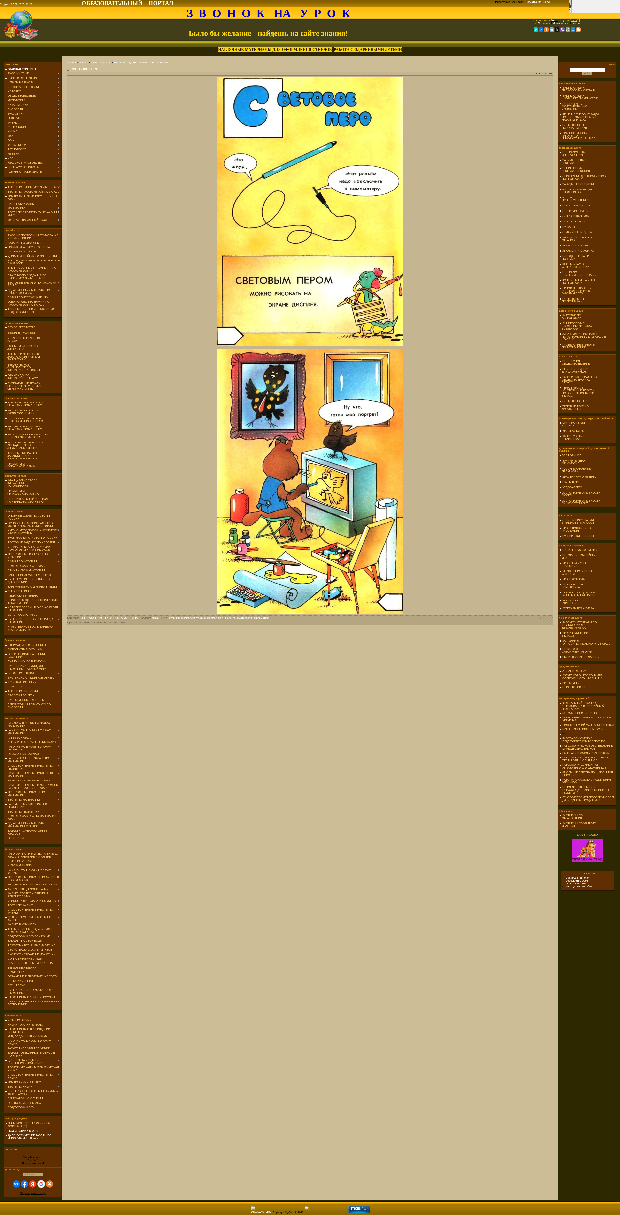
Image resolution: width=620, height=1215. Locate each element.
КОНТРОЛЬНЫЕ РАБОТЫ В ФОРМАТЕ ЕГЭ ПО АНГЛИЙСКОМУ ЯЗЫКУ (24, 445)
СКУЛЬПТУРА (570, 482)
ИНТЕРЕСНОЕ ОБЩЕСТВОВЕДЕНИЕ (575, 362)
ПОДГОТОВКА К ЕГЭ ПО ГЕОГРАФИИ (574, 300)
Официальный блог (577, 877)
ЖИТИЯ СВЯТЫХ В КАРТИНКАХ (572, 437)
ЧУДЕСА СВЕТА (572, 487)
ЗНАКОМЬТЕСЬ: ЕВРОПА (578, 245)
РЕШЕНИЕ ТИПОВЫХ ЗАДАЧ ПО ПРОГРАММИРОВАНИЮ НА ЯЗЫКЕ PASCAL (579, 117)
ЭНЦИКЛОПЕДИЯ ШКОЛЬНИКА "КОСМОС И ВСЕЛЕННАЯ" (577, 326)
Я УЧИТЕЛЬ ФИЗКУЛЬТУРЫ (579, 549)
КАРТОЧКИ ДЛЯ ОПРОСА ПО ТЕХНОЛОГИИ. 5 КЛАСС (585, 642)
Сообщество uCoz (577, 880)
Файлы (83, 62)
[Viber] (562, 29)
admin (155, 617)
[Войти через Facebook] (24, 1184)
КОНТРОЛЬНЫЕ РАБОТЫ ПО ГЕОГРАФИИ (577, 281)
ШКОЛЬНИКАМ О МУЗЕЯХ (579, 476)
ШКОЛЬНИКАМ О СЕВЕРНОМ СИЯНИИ (574, 265)
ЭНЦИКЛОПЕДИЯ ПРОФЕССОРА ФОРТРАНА (142, 62)
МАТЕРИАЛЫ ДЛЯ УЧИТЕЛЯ (572, 424)
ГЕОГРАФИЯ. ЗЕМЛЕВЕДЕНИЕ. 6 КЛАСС (578, 273)
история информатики (181, 617)
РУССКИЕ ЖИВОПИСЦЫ (578, 536)
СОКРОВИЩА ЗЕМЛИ (575, 216)
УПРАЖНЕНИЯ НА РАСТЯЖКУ (572, 602)
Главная (545, 23)
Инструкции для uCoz (579, 886)
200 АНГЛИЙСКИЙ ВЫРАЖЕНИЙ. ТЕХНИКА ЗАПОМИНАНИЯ (27, 436)
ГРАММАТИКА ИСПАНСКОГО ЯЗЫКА (20, 465)
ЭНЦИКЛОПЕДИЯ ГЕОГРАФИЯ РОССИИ (575, 169)
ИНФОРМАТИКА (101, 62)
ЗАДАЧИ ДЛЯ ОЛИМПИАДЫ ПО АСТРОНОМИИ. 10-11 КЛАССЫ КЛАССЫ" (583, 336)
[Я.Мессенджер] (536, 29)
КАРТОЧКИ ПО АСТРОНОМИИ (570, 316)
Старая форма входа (33, 1193)
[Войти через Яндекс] (32, 1184)
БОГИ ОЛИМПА (571, 455)
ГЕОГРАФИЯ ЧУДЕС (575, 210)
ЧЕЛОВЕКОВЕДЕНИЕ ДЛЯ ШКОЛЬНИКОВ (574, 370)
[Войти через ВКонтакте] (16, 1184)
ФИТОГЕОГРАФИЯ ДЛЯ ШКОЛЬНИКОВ (576, 191)
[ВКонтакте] (541, 29)
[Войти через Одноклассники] (49, 1184)
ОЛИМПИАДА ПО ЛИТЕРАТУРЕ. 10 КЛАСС (21, 376)
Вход (546, 1)
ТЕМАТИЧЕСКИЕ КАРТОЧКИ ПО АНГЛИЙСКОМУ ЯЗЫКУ (24, 404)
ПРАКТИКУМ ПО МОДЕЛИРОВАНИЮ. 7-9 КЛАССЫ (574, 106)
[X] (557, 29)
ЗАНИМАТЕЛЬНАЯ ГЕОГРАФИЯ (573, 161)
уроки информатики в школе (214, 617)
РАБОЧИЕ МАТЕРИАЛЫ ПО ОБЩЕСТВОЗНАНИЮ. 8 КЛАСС (578, 380)
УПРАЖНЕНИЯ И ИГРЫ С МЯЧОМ (576, 572)
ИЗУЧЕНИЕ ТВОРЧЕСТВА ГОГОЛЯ (22, 339)
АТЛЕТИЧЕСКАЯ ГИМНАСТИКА (571, 586)
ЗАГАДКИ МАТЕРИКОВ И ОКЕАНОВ (576, 239)
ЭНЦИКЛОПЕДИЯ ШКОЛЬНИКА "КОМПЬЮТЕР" (579, 97)
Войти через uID (32, 1174)
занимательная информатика (251, 617)
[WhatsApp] (568, 29)
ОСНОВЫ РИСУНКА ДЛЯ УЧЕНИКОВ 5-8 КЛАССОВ (577, 521)
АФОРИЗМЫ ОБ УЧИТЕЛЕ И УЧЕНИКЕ (578, 825)
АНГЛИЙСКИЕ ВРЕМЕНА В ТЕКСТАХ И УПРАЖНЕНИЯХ (24, 420)
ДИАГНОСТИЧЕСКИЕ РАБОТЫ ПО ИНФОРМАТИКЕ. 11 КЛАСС (578, 136)
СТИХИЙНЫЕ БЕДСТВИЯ (578, 232)
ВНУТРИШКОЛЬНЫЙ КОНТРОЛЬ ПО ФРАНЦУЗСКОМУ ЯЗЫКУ (27, 500)
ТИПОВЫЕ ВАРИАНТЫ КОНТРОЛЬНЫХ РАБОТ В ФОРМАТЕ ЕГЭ (576, 291)
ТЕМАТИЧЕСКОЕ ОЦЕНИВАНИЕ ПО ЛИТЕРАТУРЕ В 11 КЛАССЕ (23, 367)
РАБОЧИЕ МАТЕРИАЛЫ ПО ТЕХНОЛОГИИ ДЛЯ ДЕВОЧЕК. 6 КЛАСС (578, 625)
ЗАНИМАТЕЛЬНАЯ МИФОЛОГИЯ (573, 462)
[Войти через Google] (41, 1184)
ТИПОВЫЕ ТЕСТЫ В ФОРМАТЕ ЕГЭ (574, 407)
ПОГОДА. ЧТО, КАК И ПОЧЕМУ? (574, 257)
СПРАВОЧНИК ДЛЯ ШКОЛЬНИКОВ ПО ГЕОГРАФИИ (583, 177)
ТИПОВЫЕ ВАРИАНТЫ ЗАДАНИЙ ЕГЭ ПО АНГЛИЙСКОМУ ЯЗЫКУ (21, 456)
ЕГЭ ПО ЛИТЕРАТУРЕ (21, 327)
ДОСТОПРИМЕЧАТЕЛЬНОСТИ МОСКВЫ (580, 494)
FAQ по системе (576, 883)
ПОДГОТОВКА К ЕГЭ (21, 1130)
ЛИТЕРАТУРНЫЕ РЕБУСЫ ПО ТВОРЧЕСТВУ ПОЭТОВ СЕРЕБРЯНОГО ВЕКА (23, 386)
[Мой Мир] (573, 29)
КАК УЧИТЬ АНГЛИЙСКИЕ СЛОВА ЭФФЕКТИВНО (22, 412)
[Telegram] (552, 29)
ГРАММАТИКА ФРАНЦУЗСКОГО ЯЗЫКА (22, 492)
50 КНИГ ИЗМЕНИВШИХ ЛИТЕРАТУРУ (21, 347)
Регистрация (533, 1)
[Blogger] (578, 29)
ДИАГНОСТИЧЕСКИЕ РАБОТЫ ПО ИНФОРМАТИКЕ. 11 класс (30, 1137)
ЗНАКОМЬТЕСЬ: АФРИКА (578, 250)
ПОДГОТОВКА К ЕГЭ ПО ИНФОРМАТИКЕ (574, 126)
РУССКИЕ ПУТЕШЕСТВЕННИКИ (574, 199)
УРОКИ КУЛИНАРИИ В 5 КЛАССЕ (575, 634)
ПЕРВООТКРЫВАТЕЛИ (576, 205)
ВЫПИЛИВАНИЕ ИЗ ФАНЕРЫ (580, 656)
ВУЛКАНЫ (568, 226)
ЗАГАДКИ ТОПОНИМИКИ (578, 184)
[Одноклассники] (546, 29)
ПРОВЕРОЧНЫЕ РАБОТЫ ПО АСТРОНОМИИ (577, 346)
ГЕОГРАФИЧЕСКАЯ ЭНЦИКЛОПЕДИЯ (573, 153)
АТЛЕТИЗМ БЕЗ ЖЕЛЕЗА (578, 608)
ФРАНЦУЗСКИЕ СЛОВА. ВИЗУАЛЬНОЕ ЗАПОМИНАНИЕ (21, 483)
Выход (576, 23)
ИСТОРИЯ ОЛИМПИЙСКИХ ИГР (578, 556)
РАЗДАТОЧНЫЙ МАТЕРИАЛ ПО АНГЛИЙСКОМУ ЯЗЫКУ (23, 428)
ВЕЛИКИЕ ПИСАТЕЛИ (21, 332)
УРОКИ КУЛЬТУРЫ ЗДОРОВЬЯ (573, 564)
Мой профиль (561, 23)
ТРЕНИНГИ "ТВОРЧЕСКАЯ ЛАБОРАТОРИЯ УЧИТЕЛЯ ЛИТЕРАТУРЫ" (23, 357)
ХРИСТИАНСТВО (573, 430)
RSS (537, 23)
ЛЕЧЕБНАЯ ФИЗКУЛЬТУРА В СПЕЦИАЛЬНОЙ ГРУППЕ (578, 594)
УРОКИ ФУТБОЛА (573, 579)
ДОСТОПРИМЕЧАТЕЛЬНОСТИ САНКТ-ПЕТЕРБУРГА (580, 502)
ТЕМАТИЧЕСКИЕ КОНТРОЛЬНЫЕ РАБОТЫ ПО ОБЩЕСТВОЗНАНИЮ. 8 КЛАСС (577, 391)
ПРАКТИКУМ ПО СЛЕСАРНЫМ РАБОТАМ (576, 650)
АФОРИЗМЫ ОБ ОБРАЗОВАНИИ (571, 817)
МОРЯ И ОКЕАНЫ (573, 221)
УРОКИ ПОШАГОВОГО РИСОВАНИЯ (575, 529)
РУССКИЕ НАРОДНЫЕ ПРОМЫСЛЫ (575, 470)
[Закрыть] (570, 12)
